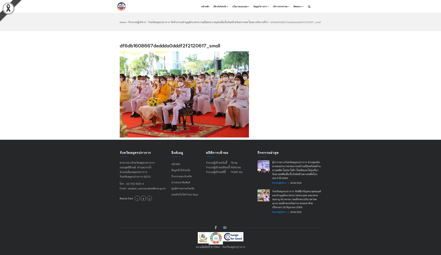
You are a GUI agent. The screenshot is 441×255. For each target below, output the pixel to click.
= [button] (149, 198)
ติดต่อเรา (298, 6)
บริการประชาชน (280, 6)
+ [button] (143, 198)
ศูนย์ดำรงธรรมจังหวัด (182, 188)
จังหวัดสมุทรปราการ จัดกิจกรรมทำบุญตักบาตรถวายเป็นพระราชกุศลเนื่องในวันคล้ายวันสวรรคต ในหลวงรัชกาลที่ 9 (208, 22)
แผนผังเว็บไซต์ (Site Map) (184, 194)
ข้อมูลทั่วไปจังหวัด (180, 170)
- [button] (137, 198)
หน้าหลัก (205, 6)
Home (123, 22)
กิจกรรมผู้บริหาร (137, 22)
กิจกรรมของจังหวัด (181, 176)
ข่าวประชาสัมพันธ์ (180, 182)
